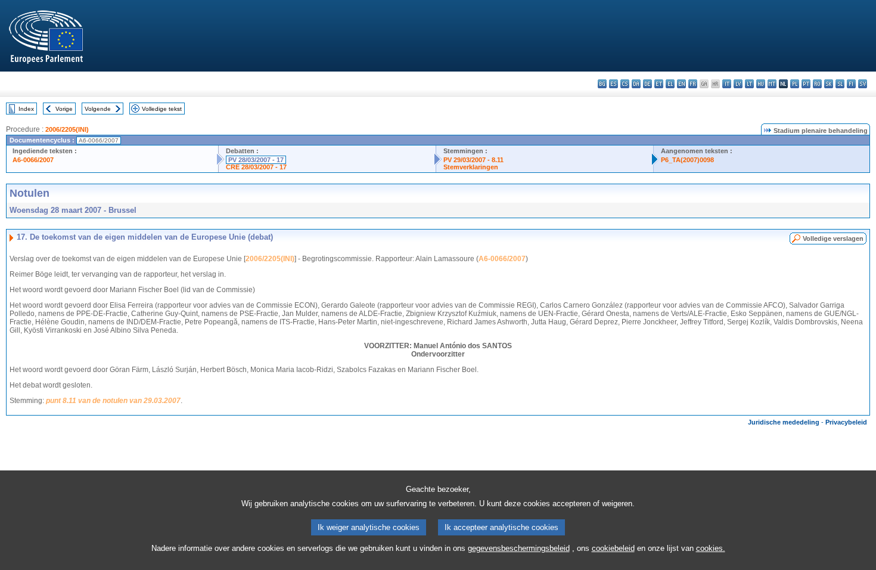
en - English (681, 83)
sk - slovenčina (828, 83)
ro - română (817, 83)
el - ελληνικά (670, 83)
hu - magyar (760, 83)
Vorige (64, 109)
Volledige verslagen (833, 238)
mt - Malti (772, 83)
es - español (613, 83)
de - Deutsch (647, 83)
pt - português (806, 83)
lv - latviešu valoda (738, 83)
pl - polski (794, 83)
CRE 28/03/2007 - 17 (256, 167)
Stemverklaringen (470, 167)
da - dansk (636, 83)
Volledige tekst (162, 109)
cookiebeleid (613, 548)
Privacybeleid (846, 422)
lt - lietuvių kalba (749, 83)
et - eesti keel (658, 83)
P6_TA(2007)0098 (687, 159)
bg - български (602, 83)
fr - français (692, 83)
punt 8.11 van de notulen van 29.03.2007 (113, 400)
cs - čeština (624, 83)
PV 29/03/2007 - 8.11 (473, 159)
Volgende (98, 109)
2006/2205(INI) (67, 129)
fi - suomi (851, 83)
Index (26, 109)
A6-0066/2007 (33, 159)
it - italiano (726, 83)
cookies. (710, 548)
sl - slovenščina (839, 83)
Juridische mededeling (783, 422)
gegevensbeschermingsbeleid (519, 548)
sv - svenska (862, 83)
